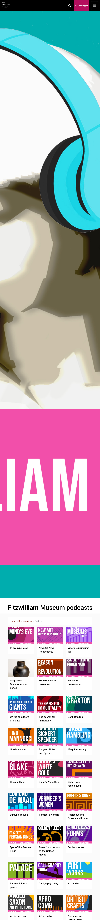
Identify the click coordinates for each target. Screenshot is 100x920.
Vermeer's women (49, 814)
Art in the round (18, 916)
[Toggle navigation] (94, 5)
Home (13, 621)
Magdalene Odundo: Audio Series (18, 684)
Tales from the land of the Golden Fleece (49, 851)
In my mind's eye (19, 648)
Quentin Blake (17, 782)
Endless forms (76, 847)
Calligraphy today (48, 883)
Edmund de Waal (19, 814)
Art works (73, 883)
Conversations (25, 621)
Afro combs (45, 916)
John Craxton (75, 716)
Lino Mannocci (18, 749)
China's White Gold (49, 782)
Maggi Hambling (77, 749)
